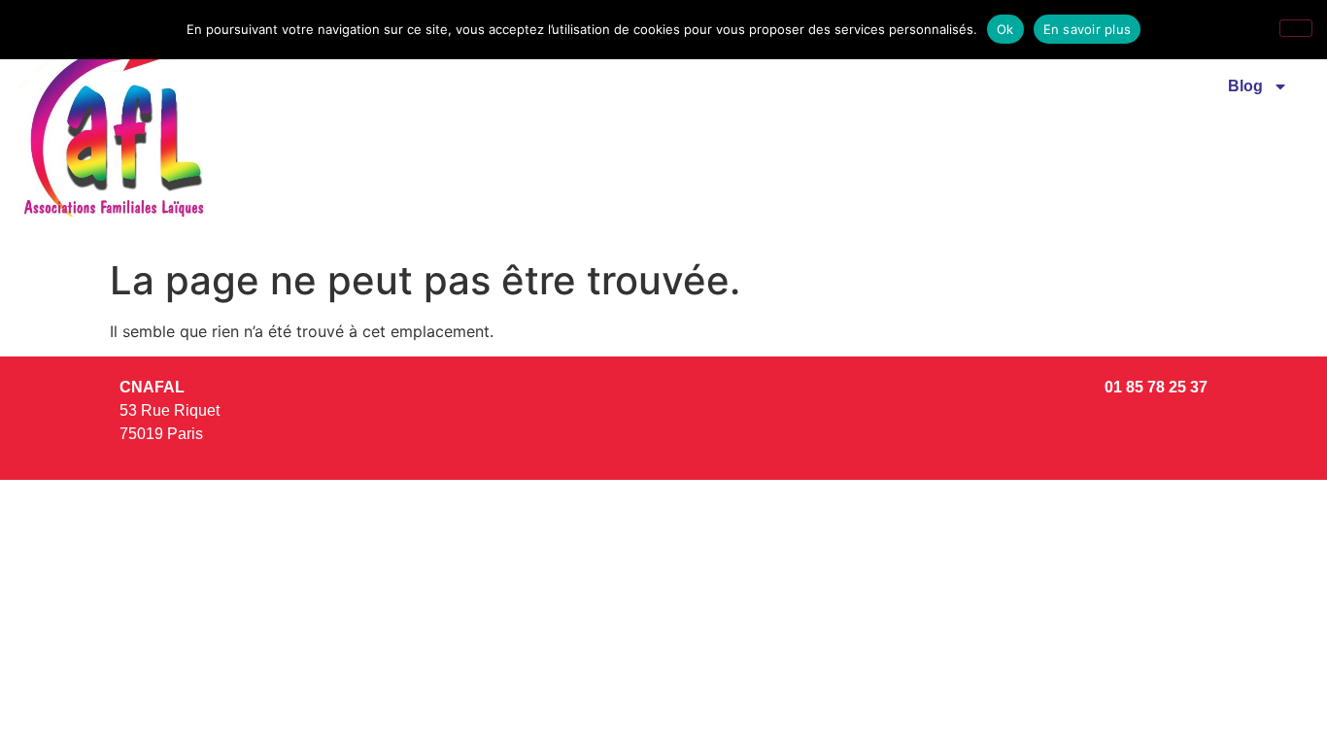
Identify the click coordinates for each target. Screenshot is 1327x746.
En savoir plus (1087, 29)
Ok (1005, 29)
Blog (1245, 86)
